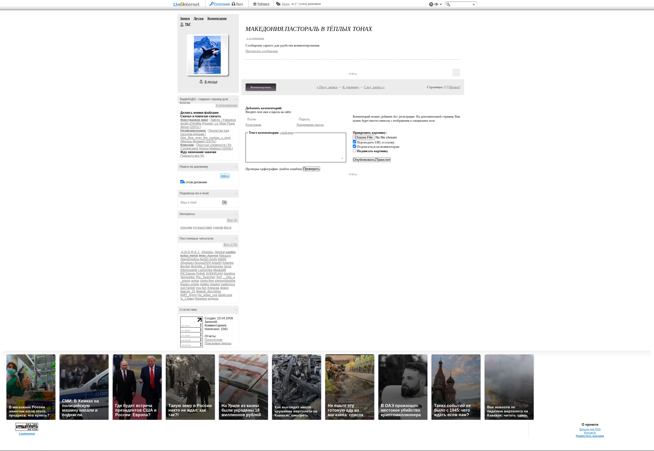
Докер (224, 288)
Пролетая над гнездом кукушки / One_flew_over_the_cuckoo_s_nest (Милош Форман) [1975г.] (205, 136)
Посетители (213, 340)
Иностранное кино (194, 120)
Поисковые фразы (218, 343)
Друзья (199, 18)
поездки (186, 227)
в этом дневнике (195, 182)
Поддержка (431, 4)
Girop (227, 266)
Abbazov (225, 255)
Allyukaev (187, 263)
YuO (219, 277)
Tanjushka (187, 277)
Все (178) (230, 244)
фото (227, 227)
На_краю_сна (207, 295)
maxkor (215, 284)
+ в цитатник (255, 38)
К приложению (226, 105)
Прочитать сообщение (262, 51)
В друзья (211, 82)
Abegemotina (189, 259)
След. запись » (374, 87)
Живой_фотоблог (208, 291)
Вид (438, 5)
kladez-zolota (189, 284)
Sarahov (229, 273)
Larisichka (205, 270)
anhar (195, 281)
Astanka (227, 263)
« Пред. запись (327, 87)
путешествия (202, 227)
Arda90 (217, 263)
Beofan (185, 266)
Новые (454, 87)
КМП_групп (188, 295)
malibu (204, 284)
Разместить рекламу (590, 435)
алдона (213, 298)
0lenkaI (220, 252)
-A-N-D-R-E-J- (190, 252)
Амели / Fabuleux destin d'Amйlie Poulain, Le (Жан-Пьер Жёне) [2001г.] (208, 123)
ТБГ (182, 24)
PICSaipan (187, 273)
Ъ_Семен (187, 298)
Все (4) (232, 220)
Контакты (590, 432)
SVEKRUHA (214, 273)
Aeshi (213, 259)
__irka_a (229, 277)
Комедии (187, 145)
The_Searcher (205, 277)
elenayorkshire (225, 281)
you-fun (201, 288)
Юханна (201, 298)
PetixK (200, 273)
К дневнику (351, 87)
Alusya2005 (202, 263)
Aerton (204, 259)
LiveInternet (187, 4)
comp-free (207, 281)
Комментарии (217, 18)
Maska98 (219, 270)
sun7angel (187, 288)
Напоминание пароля (310, 125)
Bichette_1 (198, 266)
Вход (239, 4)
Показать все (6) (192, 155)
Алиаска (213, 288)
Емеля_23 (187, 291)
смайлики (287, 132)
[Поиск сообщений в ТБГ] (225, 176)
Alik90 (222, 259)
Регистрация (222, 4)
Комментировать (261, 87)
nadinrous (228, 284)
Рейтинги (263, 4)
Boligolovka (215, 266)
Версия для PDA (590, 429)
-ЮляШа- (207, 252)
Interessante (188, 270)
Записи (185, 18)
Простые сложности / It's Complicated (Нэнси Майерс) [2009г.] (206, 146)
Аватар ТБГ (207, 55)
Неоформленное (193, 130)
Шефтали (225, 295)
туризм (218, 227)
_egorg (185, 281)
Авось (285, 4)
